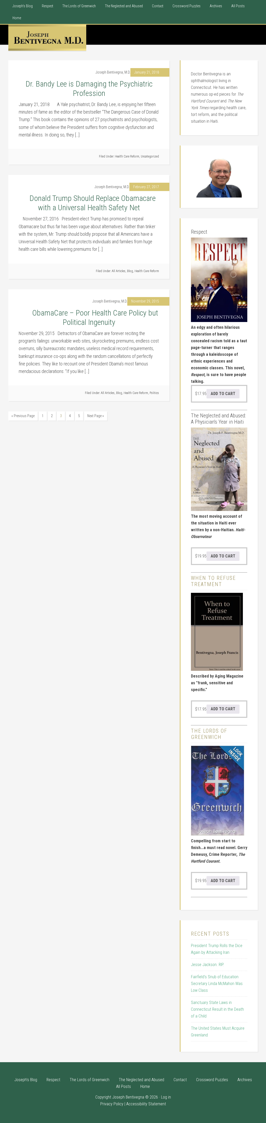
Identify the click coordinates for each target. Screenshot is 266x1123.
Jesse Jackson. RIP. (207, 964)
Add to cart (223, 393)
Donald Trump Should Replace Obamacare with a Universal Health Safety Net (89, 203)
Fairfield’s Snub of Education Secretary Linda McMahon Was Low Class (217, 983)
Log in (166, 1097)
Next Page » (95, 416)
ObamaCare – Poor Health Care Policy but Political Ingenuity (88, 317)
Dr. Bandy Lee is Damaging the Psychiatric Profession (88, 88)
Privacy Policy (111, 1103)
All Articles (118, 271)
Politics (154, 393)
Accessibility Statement (146, 1103)
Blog (130, 271)
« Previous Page (23, 416)
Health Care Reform (127, 156)
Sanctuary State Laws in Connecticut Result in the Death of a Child (217, 1009)
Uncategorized (150, 156)
